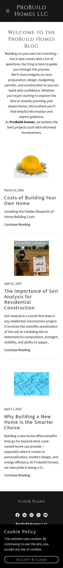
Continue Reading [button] (17, 224)
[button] (8, 10)
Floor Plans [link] (31, 501)
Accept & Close (31, 559)
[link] (31, 14)
